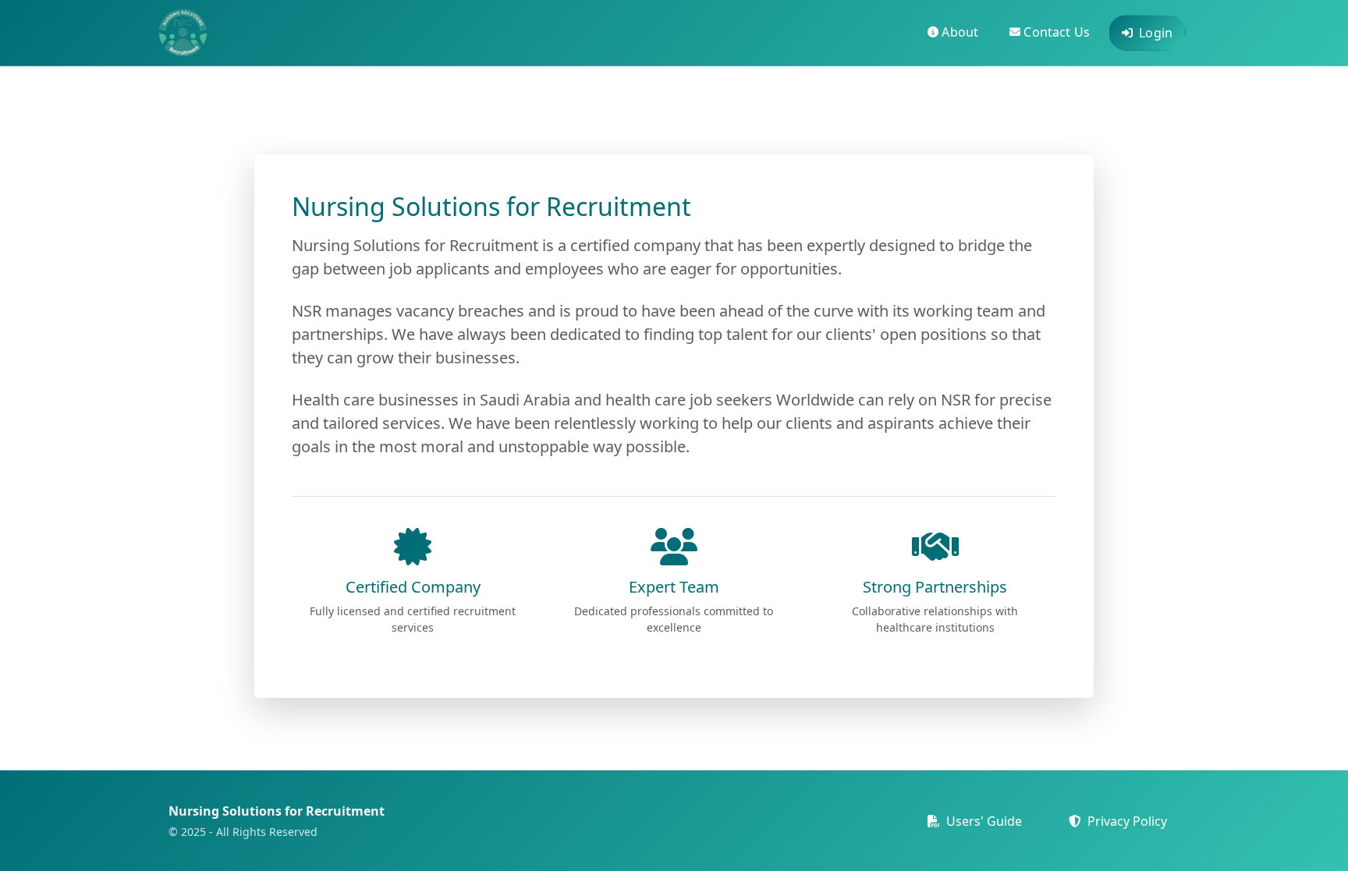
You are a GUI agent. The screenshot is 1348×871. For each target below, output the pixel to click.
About (960, 32)
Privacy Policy (1125, 821)
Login (1155, 32)
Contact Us (1056, 32)
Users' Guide (982, 821)
